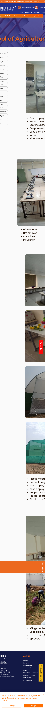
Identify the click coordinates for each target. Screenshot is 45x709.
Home (25, 661)
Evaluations (27, 678)
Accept (33, 706)
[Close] (42, 695)
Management (28, 665)
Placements (27, 680)
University (26, 663)
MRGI (25, 670)
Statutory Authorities (31, 673)
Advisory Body (28, 668)
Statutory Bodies (29, 675)
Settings (12, 706)
